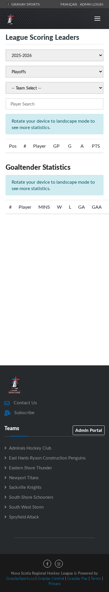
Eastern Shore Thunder (30, 468)
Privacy (55, 583)
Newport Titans (23, 477)
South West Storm (26, 507)
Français (69, 4)
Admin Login (91, 4)
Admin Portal (88, 430)
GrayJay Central (50, 578)
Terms (96, 578)
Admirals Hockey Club (30, 448)
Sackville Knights (25, 487)
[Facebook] (47, 563)
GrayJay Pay (77, 578)
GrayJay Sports (25, 4)
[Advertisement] (54, 297)
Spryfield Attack (24, 517)
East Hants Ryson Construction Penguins (47, 458)
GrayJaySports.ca (20, 578)
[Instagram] (58, 563)
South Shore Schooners (31, 497)
